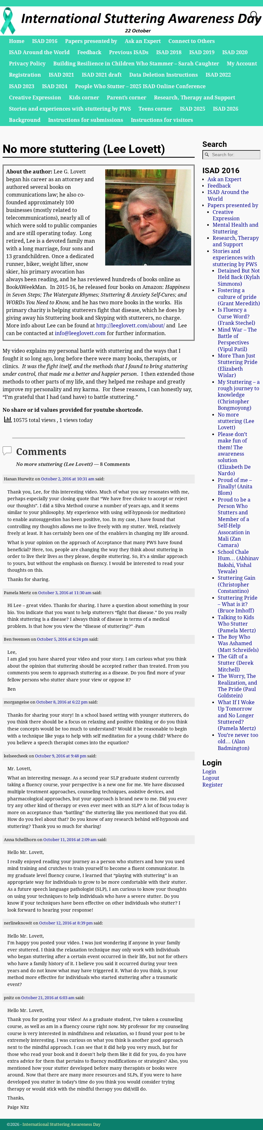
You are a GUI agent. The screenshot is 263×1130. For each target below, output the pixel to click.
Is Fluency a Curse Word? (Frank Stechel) (236, 316)
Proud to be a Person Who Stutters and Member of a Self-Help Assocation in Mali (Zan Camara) (234, 523)
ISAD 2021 (61, 75)
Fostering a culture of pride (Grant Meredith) (239, 297)
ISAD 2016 (44, 41)
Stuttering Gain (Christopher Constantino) (236, 584)
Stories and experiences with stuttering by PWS (70, 109)
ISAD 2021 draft (102, 75)
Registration (25, 75)
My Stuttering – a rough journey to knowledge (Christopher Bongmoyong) (239, 395)
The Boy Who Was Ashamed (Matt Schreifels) (238, 643)
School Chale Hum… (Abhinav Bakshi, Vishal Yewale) (238, 562)
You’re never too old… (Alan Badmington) (238, 741)
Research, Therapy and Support (194, 98)
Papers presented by (91, 41)
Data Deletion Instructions (163, 75)
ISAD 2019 (202, 52)
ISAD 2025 (192, 109)
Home (16, 41)
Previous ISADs (128, 52)
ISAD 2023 (21, 86)
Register (212, 785)
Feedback (89, 52)
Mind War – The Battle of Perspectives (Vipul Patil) (237, 339)
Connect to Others (191, 41)
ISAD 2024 (54, 86)
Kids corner (84, 98)
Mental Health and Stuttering (236, 228)
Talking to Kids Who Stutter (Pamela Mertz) (237, 624)
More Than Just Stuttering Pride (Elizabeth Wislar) (238, 365)
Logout (210, 778)
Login (209, 772)
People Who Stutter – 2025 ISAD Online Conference (140, 86)
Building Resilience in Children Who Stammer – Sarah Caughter (136, 64)
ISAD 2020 (235, 52)
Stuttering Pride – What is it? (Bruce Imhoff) (238, 604)
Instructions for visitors (162, 120)
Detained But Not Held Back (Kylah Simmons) (239, 277)
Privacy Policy (27, 64)
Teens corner (155, 109)
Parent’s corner (126, 98)
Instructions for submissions (85, 120)
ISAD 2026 (225, 109)
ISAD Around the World (39, 52)
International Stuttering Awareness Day (61, 1124)
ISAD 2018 (169, 52)
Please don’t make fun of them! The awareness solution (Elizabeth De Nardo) (234, 453)
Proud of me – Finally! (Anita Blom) (235, 486)
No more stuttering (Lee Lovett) (236, 421)
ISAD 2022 (218, 75)
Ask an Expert (143, 41)
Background (24, 120)
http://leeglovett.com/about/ (130, 326)
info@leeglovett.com (80, 333)
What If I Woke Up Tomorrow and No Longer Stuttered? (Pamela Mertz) (237, 715)
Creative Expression (35, 98)
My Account (242, 64)
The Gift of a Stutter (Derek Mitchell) (235, 663)
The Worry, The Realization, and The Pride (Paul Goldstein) (237, 686)
